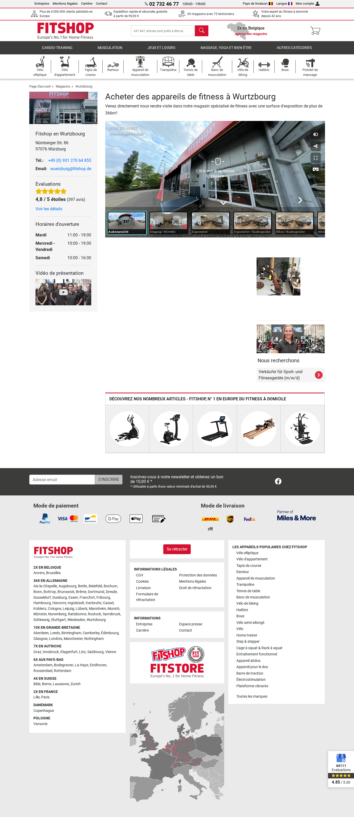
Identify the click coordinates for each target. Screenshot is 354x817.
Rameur (242, 572)
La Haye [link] (81, 665)
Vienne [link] (110, 652)
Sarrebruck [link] (111, 614)
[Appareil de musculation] (302, 428)
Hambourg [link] (42, 603)
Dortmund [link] (96, 592)
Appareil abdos (248, 661)
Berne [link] (46, 684)
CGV (139, 575)
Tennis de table (248, 591)
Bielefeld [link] (95, 586)
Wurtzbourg (83, 86)
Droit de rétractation (195, 588)
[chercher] (201, 30)
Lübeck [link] (81, 608)
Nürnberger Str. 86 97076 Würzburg (52, 145)
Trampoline (245, 584)
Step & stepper (248, 641)
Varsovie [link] (40, 724)
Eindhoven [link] (98, 665)
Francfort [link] (87, 597)
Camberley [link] (91, 633)
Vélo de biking (247, 603)
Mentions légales (65, 3)
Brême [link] (81, 592)
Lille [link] (36, 697)
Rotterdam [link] (62, 671)
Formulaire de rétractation (147, 597)
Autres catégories (294, 48)
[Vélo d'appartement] (171, 428)
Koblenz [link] (39, 608)
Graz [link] (37, 652)
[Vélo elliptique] (127, 428)
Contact (101, 3)
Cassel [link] (108, 603)
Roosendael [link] (42, 671)
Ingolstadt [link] (76, 603)
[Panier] (317, 31)
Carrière (87, 3)
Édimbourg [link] (110, 633)
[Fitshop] (65, 30)
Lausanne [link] (61, 684)
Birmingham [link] (71, 633)
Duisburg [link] (59, 597)
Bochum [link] (110, 586)
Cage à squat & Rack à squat (259, 648)
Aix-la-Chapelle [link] (45, 586)
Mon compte (305, 3)
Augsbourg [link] (67, 586)
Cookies (142, 581)
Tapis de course (248, 565)
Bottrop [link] (50, 592)
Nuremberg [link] (57, 614)
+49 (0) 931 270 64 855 (69, 160)
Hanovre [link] (59, 603)
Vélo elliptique (247, 553)
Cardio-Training (57, 48)
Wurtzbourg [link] (96, 620)
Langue (281, 3)
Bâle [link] (36, 684)
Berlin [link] (82, 586)
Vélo (239, 629)
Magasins (63, 86)
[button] (258, 276)
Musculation (110, 48)
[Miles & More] (297, 515)
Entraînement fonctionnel (256, 654)
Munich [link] (113, 608)
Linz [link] (82, 652)
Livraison (143, 588)
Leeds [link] (55, 633)
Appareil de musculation (255, 578)
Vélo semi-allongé (250, 622)
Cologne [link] (54, 608)
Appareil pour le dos (252, 667)
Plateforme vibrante (252, 686)
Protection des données (198, 575)
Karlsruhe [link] (93, 603)
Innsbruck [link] (51, 652)
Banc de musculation (253, 597)
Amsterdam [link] (42, 665)
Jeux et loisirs (161, 48)
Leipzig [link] (68, 608)
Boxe (240, 616)
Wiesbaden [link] (76, 620)
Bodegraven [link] (63, 665)
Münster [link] (40, 614)
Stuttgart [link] (58, 620)
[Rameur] (258, 428)
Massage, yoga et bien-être (226, 48)
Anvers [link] (39, 573)
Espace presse (190, 624)
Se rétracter (177, 549)
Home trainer (246, 635)
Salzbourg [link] (95, 652)
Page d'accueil (40, 86)
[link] (278, 482)
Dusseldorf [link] (42, 597)
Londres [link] (55, 639)
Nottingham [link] (94, 639)
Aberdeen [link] (41, 633)
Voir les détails (49, 208)
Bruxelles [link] (53, 573)
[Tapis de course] (214, 428)
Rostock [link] (94, 614)
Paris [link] (45, 697)
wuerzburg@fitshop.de (70, 168)
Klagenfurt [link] (68, 652)
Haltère (242, 610)
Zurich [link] (75, 684)
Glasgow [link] (40, 639)
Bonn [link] (37, 592)
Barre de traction (249, 673)
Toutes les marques (251, 696)
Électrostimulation (251, 679)
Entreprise (41, 3)
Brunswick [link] (66, 592)
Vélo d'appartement (252, 559)
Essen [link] (73, 597)
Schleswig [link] (41, 620)
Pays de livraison (255, 3)
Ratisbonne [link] (77, 614)
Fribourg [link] (103, 597)
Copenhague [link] (43, 710)
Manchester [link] (73, 639)
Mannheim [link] (97, 608)
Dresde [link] (111, 592)
